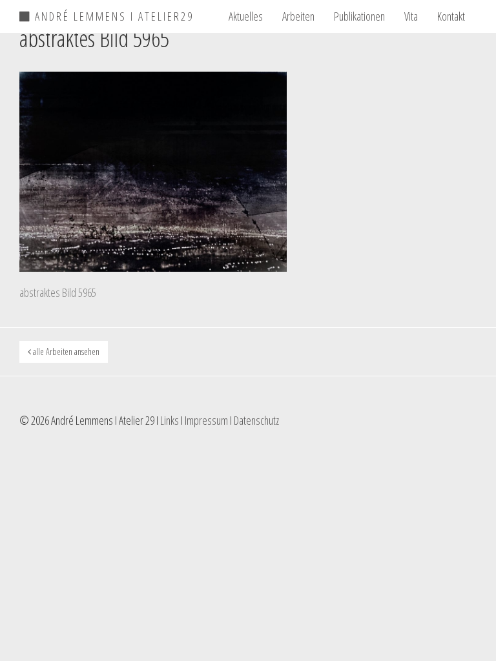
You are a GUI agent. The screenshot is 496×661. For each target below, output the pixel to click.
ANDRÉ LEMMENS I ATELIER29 (112, 14)
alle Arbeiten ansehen (65, 351)
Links (169, 420)
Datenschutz (256, 420)
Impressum (206, 420)
